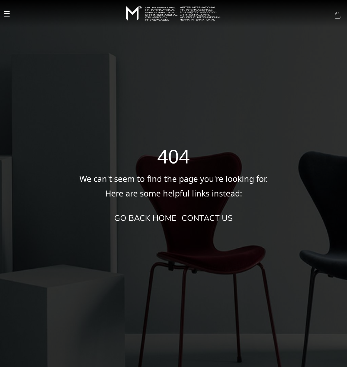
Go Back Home (145, 218)
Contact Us (207, 218)
